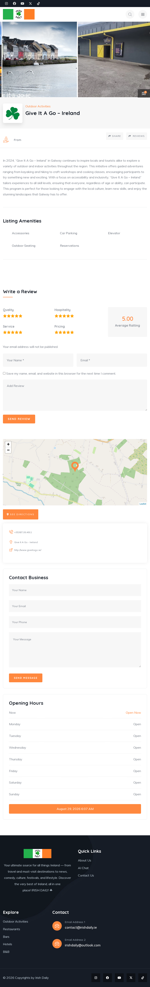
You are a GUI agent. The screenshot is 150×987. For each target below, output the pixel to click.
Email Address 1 (75, 922)
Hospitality (62, 310)
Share (116, 136)
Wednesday (17, 747)
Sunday (14, 794)
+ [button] (8, 444)
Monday (15, 724)
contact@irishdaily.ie (81, 927)
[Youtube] (22, 3)
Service (8, 326)
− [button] (8, 450)
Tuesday (15, 736)
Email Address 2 (75, 940)
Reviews (138, 136)
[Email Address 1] (57, 926)
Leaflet (143, 503)
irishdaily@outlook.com (83, 945)
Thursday (15, 759)
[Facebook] (14, 3)
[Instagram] (6, 3)
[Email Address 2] (57, 943)
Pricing (59, 326)
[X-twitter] (30, 3)
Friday (13, 771)
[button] (143, 59)
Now (12, 712)
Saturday (15, 782)
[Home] (19, 14)
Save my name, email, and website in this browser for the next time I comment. (61, 373)
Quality (8, 310)
